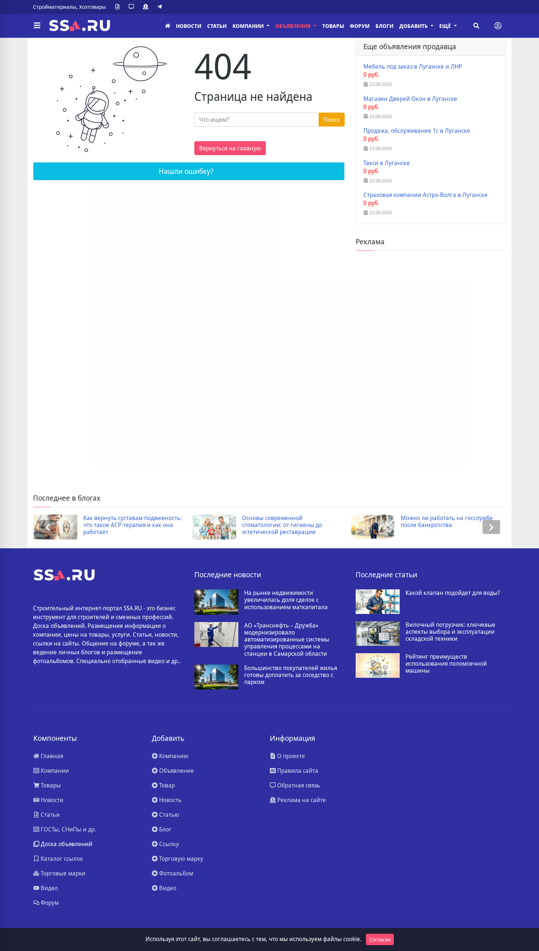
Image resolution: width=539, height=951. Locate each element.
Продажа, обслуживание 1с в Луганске (416, 130)
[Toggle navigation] (498, 26)
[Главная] (167, 26)
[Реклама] (147, 7)
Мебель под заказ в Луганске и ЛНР (412, 66)
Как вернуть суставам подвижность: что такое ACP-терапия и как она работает (132, 525)
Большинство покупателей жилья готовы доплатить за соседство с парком (290, 675)
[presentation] (47, 527)
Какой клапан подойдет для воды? (453, 592)
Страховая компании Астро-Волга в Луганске (425, 194)
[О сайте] (119, 7)
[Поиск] (476, 26)
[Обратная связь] (133, 7)
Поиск (331, 120)
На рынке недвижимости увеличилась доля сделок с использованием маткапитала (286, 600)
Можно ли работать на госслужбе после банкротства (447, 521)
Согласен (379, 939)
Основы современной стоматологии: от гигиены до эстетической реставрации (282, 525)
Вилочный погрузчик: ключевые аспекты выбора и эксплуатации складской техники (450, 632)
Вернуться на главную (230, 148)
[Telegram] (161, 7)
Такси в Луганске (386, 163)
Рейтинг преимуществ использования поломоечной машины (446, 663)
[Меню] (37, 25)
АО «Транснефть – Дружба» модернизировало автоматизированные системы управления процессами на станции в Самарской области (286, 639)
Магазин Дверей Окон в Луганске (410, 98)
